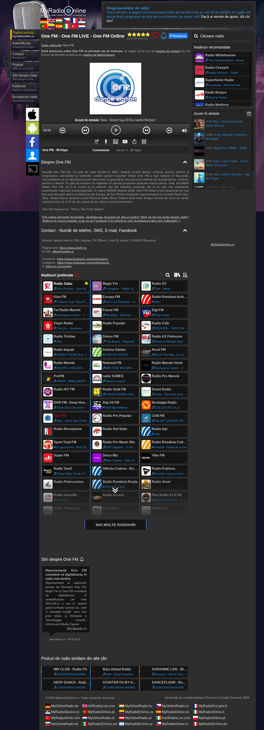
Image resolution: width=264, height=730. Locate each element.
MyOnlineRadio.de (65, 706)
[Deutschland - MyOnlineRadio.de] (43, 20)
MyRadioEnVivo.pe (213, 724)
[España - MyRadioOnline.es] (59, 26)
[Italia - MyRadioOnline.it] (66, 26)
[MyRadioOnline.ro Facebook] (32, 141)
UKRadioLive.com (101, 706)
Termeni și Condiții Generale (223, 697)
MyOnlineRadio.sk (64, 724)
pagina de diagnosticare (99, 54)
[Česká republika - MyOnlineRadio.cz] (66, 20)
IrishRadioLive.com (176, 718)
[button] (62, 130)
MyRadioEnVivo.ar (139, 724)
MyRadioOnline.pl (212, 718)
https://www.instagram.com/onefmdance (83, 262)
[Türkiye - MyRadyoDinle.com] (74, 26)
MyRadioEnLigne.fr (213, 706)
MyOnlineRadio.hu (138, 706)
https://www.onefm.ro (73, 247)
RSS (247, 697)
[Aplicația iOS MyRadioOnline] (32, 114)
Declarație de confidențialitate (184, 697)
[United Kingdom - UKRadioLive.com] (51, 20)
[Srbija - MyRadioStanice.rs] (82, 20)
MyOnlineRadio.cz (175, 706)
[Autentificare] (32, 155)
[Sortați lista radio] (185, 274)
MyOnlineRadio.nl (101, 718)
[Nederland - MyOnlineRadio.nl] (82, 26)
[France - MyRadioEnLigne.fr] (74, 20)
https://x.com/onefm (59, 266)
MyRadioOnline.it (211, 712)
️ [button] (134, 141)
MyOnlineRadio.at (138, 718)
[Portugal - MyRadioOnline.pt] (43, 26)
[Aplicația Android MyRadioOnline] (32, 128)
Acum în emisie (206, 113)
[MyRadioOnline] (63, 8)
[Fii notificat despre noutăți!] (82, 559)
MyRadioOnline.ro (223, 244)
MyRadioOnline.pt (101, 712)
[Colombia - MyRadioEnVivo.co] (51, 26)
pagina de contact (168, 51)
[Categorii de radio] (176, 274)
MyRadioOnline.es (175, 712)
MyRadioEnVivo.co (139, 712)
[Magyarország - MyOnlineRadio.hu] (59, 20)
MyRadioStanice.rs (65, 712)
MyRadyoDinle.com (65, 718)
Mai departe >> (77, 628)
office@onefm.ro (63, 251)
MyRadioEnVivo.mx (102, 724)
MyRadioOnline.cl (175, 724)
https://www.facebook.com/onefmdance (82, 259)
